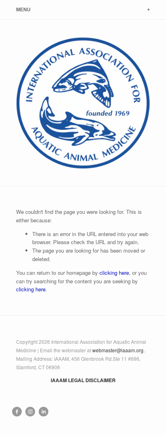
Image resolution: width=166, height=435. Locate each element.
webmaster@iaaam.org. (118, 350)
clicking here (114, 272)
